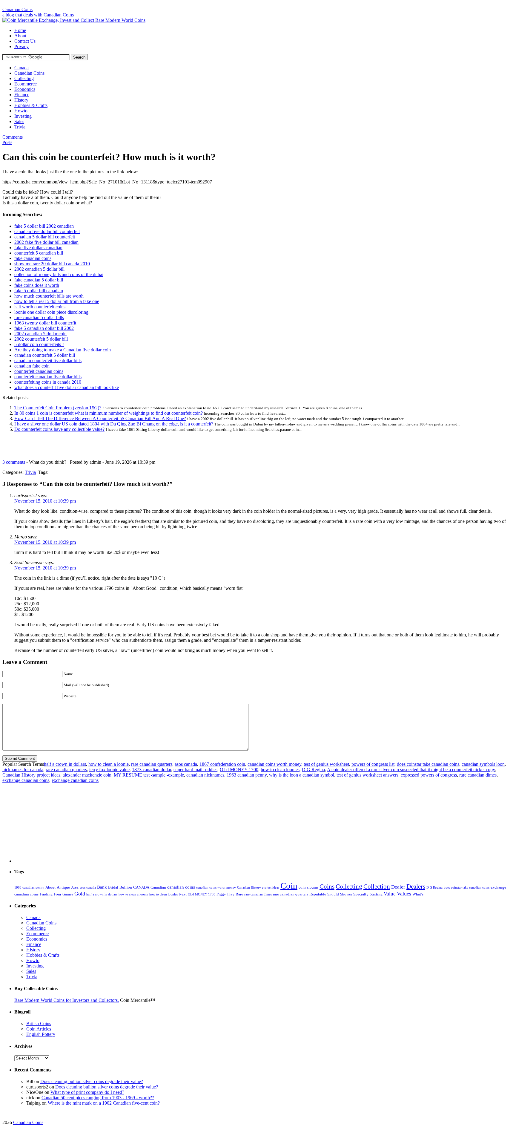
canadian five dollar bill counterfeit (47, 231)
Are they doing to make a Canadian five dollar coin (62, 349)
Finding (46, 894)
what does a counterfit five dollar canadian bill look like (66, 387)
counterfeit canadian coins (38, 371)
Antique (63, 887)
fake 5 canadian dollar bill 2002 (44, 328)
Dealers (415, 886)
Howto (20, 110)
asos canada (186, 764)
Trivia (19, 126)
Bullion (125, 887)
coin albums (308, 887)
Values (404, 894)
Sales (19, 121)
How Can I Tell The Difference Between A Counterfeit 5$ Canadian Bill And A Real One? (100, 418)
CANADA (141, 887)
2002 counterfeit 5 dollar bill (41, 339)
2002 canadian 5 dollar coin (40, 333)
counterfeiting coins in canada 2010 (47, 382)
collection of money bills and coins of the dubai (58, 274)
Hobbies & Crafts (30, 105)
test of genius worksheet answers (367, 774)
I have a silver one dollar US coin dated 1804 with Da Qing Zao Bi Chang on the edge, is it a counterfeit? (113, 423)
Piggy (221, 894)
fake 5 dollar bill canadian (38, 290)
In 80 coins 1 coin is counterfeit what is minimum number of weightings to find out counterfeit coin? (108, 413)
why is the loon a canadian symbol (301, 774)
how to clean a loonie (108, 764)
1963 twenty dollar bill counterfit (45, 322)
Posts (7, 142)
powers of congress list (372, 764)
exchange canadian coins (25, 780)
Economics (24, 89)
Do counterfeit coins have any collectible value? (59, 429)
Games (67, 894)
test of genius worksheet (326, 764)
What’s (417, 894)
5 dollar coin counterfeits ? (39, 344)
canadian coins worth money (274, 764)
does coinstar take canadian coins (428, 764)
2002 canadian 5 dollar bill (39, 269)
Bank (102, 887)
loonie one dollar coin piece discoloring (51, 312)
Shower (346, 894)
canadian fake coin (32, 365)
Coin (288, 885)
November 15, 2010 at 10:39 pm (45, 500)
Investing (23, 116)
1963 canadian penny (247, 774)
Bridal (113, 887)
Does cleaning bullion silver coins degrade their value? (91, 1081)
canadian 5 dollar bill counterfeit (44, 236)
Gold (79, 894)
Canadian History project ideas (31, 774)
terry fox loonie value (109, 769)
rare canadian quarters (151, 764)
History (21, 99)
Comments (12, 137)
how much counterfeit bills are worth (49, 295)
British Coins (38, 1023)
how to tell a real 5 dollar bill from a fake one (56, 301)
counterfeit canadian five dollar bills (48, 376)
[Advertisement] (258, 4)
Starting (376, 894)
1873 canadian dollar (151, 769)
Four (57, 894)
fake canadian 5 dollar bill (38, 279)
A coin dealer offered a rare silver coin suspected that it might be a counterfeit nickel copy (411, 769)
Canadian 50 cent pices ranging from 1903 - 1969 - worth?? (98, 1097)
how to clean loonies (280, 769)
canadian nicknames (205, 774)
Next (183, 894)
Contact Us (25, 41)
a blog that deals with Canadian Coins (38, 14)
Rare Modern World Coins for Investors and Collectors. (66, 1000)
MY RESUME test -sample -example (149, 774)
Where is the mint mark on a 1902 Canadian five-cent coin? (104, 1102)
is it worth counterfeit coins (39, 306)
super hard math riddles (195, 769)
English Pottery (40, 1034)
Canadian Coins (17, 9)
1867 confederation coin (222, 764)
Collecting (24, 78)
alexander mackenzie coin (87, 774)
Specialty (360, 894)
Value (390, 894)
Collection (376, 886)
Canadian (158, 887)
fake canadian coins (32, 258)
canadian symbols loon (483, 764)
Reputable (317, 894)
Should (333, 894)
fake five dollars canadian (38, 247)
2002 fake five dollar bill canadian (46, 242)
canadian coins (181, 887)
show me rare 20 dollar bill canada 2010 (52, 263)
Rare (239, 894)
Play (230, 894)
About (20, 35)
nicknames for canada (22, 769)
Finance (21, 94)
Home (20, 30)
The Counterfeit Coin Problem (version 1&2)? (57, 407)
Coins (327, 886)
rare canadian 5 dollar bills (39, 317)
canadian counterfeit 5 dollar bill (44, 355)
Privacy (21, 46)
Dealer (398, 887)
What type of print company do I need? (87, 1092)
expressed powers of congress (429, 774)
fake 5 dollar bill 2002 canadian (44, 226)
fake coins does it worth (36, 285)
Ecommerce (25, 83)
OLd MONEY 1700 (239, 769)
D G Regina (313, 769)
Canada (21, 67)
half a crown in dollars (65, 764)
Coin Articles (38, 1028)
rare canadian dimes (478, 774)
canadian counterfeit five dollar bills (48, 360)
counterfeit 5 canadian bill (38, 252)
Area (75, 887)
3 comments (13, 462)
